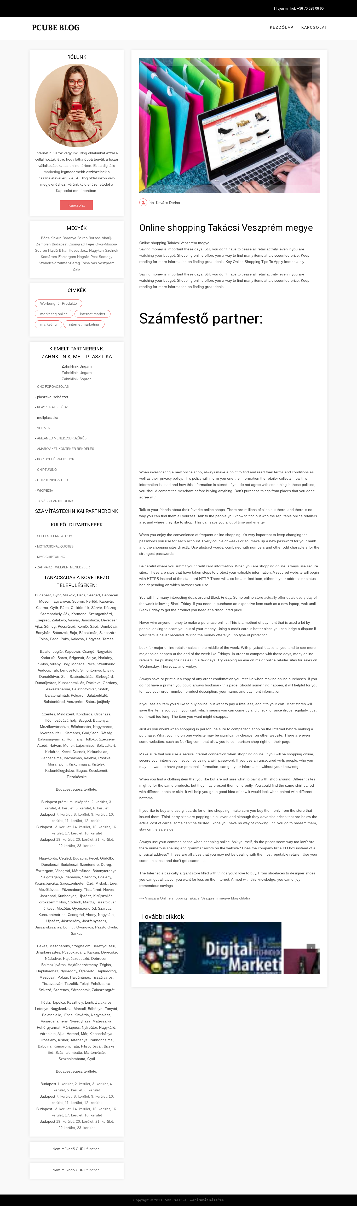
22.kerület (67, 846)
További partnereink (55, 501)
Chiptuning (47, 470)
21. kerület (104, 839)
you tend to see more (297, 647)
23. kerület (86, 846)
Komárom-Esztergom (59, 257)
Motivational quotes (55, 546)
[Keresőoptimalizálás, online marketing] (56, 34)
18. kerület (93, 833)
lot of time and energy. (247, 522)
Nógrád (83, 257)
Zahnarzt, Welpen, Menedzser (63, 567)
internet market (92, 314)
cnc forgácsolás (53, 387)
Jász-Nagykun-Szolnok (99, 250)
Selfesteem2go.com (54, 536)
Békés (83, 238)
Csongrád (77, 244)
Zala (76, 269)
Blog (83, 153)
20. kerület (84, 839)
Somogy (105, 257)
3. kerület (100, 1084)
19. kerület (65, 839)
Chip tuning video (52, 480)
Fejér (90, 244)
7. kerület (64, 814)
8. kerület (81, 814)
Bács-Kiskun (51, 238)
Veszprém (106, 263)
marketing (48, 324)
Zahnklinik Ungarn (77, 372)
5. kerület (83, 808)
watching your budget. (157, 255)
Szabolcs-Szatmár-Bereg (60, 263)
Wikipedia (45, 490)
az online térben (78, 165)
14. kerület (81, 827)
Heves (74, 250)
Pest (94, 257)
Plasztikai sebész (52, 407)
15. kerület (101, 827)
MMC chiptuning (51, 557)
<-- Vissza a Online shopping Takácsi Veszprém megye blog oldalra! (195, 898)
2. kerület (99, 802)
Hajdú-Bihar (58, 250)
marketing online (54, 314)
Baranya (69, 238)
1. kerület (65, 1084)
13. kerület (62, 827)
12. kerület (93, 821)
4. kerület (65, 808)
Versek (43, 428)
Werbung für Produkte (58, 303)
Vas (94, 263)
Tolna (86, 263)
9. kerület (99, 814)
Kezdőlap (281, 27)
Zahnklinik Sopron (76, 379)
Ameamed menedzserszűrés (62, 438)
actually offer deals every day (288, 597)
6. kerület (100, 808)
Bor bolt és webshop (55, 459)
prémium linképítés (73, 802)
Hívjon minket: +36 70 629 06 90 (299, 8)
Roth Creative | (194, 1200)
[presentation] (311, 948)
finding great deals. (208, 262)
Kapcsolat (314, 27)
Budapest (60, 244)
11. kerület (73, 821)
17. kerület (73, 833)
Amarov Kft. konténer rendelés (65, 449)
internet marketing (84, 324)
